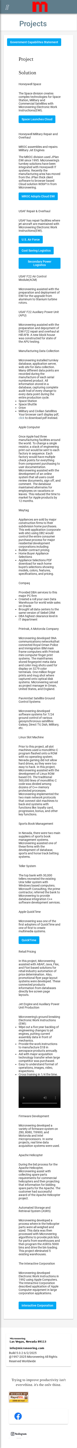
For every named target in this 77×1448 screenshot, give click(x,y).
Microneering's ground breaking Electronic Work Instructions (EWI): (39, 1045)
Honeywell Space (30, 84)
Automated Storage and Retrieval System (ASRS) (35, 1209)
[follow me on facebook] (18, 1419)
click (21, 418)
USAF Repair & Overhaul (34, 211)
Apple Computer (29, 427)
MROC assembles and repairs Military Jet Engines (38, 148)
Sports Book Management (36, 823)
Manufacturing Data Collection (39, 351)
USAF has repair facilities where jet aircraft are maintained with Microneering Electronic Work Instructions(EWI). (39, 225)
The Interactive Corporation (37, 1263)
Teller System (27, 866)
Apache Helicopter (31, 1155)
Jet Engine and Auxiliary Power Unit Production (39, 1005)
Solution (27, 72)
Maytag (24, 510)
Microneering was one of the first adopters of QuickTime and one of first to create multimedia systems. (39, 930)
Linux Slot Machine (31, 737)
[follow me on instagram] (19, 1437)
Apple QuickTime (30, 911)
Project (26, 59)
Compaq (24, 583)
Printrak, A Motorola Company (39, 628)
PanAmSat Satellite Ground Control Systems (37, 700)
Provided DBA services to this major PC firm (40, 606)
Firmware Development (34, 1116)
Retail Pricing (27, 951)
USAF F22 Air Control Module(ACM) (32, 278)
